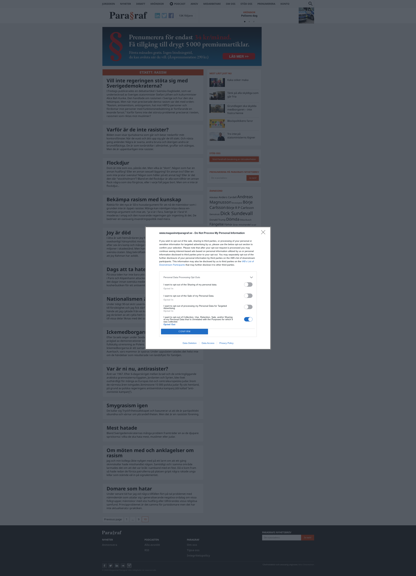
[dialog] (208, 288)
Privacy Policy (226, 343)
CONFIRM (185, 331)
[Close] (264, 233)
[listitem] (208, 277)
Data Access (208, 343)
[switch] (248, 284)
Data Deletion (190, 343)
